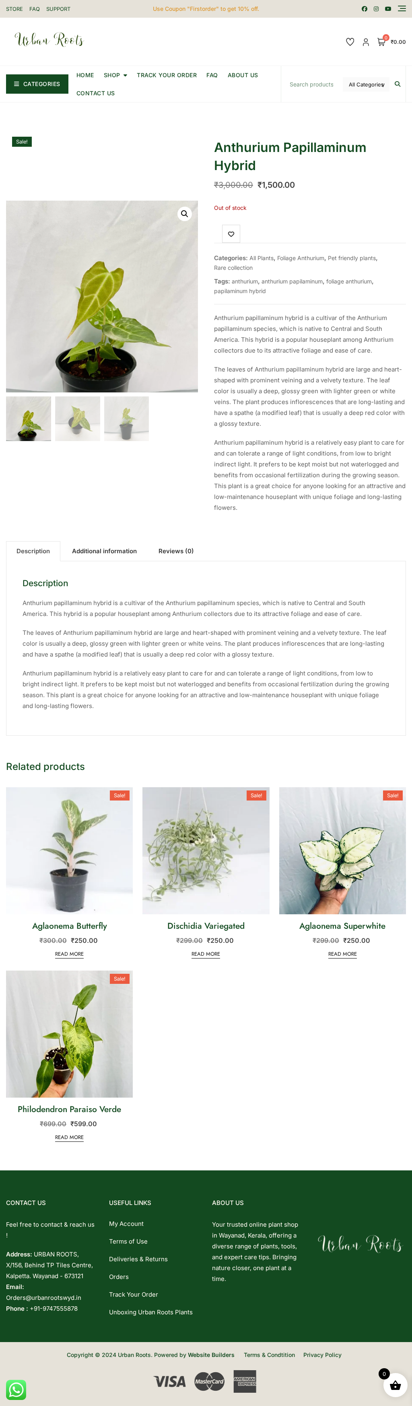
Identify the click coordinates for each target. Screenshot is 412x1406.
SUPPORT (58, 9)
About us (243, 75)
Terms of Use (128, 1241)
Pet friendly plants (352, 258)
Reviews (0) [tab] (176, 551)
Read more (69, 954)
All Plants (261, 258)
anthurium (245, 281)
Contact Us (95, 93)
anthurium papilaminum (292, 281)
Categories (41, 83)
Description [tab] (33, 551)
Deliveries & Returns (138, 1259)
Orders (119, 1277)
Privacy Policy (322, 1354)
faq (212, 75)
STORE (14, 9)
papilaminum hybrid (240, 290)
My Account (126, 1223)
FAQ (34, 9)
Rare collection (233, 267)
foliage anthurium (349, 281)
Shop (112, 75)
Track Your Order (167, 75)
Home (85, 75)
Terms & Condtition (269, 1354)
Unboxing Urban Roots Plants (151, 1312)
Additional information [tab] (104, 551)
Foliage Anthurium (300, 258)
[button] (184, 214)
